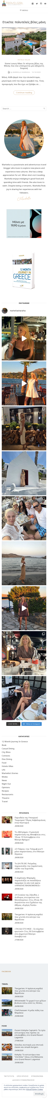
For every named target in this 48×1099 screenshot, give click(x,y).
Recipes (5, 790)
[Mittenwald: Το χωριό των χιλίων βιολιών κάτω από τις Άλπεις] (7, 1003)
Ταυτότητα (9, 1076)
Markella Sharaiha (20, 72)
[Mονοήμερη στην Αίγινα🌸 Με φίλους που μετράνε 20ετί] (24, 518)
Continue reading (25, 93)
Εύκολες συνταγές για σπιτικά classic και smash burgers (29, 1045)
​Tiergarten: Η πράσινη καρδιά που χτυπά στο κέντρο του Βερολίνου (29, 917)
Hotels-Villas (24, 60)
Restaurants (7, 794)
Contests (6, 755)
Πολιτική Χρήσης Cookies (34, 1089)
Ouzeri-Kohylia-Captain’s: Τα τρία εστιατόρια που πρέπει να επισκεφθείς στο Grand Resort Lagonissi (30, 1034)
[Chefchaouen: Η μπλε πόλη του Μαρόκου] (7, 1012)
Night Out (6, 783)
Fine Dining (7, 759)
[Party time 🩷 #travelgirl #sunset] (24, 563)
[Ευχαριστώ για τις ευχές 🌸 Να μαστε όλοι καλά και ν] (24, 428)
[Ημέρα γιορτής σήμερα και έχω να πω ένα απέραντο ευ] (24, 698)
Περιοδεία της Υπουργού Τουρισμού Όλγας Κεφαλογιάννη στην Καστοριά (30, 820)
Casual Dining (8, 748)
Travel (5, 801)
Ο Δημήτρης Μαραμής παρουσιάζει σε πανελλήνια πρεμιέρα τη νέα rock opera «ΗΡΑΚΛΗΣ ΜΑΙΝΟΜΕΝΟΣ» (28, 882)
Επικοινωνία (37, 1076)
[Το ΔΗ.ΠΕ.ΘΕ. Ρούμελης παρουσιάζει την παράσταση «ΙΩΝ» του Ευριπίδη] (7, 865)
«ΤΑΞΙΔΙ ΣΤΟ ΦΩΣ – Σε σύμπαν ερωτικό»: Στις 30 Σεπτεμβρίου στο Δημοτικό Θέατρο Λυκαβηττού (29, 932)
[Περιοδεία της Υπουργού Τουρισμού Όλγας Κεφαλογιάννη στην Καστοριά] (7, 819)
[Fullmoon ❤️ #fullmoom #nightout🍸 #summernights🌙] (24, 338)
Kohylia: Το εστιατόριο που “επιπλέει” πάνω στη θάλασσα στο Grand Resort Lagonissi (29, 1057)
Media (5, 776)
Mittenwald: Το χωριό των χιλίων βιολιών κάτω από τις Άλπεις (30, 1001)
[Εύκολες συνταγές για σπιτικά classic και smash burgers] (7, 1047)
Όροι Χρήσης (22, 1076)
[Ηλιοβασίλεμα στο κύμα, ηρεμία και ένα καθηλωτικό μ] (24, 383)
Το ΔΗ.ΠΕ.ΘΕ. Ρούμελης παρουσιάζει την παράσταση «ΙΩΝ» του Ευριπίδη (28, 866)
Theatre (5, 798)
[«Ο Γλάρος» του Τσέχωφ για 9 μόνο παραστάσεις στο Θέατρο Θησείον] (7, 851)
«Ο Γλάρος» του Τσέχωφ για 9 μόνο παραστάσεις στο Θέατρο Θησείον (29, 851)
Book (4, 745)
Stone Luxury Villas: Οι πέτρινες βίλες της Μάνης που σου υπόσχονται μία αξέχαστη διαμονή (24, 66)
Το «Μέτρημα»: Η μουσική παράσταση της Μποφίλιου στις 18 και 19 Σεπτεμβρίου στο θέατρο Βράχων (30, 836)
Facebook (6, 971)
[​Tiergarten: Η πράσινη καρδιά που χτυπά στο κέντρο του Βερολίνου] (7, 916)
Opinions (6, 787)
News (4, 780)
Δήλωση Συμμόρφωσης (23, 1080)
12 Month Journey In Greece (15, 741)
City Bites (6, 752)
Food (4, 762)
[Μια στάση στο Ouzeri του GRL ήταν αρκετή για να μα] (24, 608)
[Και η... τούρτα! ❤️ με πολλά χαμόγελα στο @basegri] (24, 653)
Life (3, 769)
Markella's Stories (10, 773)
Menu (25, 10)
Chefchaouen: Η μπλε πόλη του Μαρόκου (29, 1011)
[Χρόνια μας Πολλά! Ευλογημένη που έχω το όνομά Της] (24, 473)
